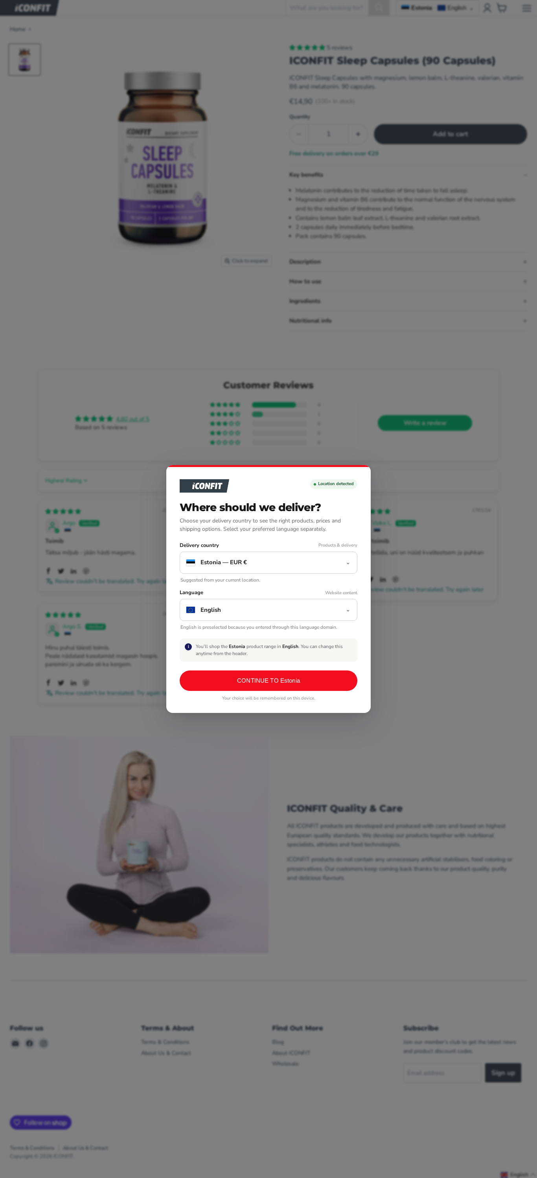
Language (191, 593)
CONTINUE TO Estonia (268, 680)
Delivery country (199, 545)
